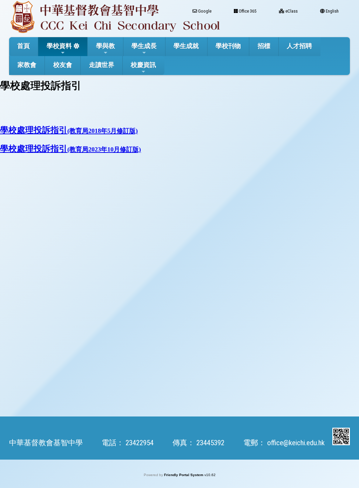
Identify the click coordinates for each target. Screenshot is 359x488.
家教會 (27, 64)
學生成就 (186, 45)
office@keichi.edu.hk (296, 443)
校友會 (62, 64)
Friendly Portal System (184, 475)
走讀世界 (101, 64)
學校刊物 (228, 45)
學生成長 (144, 45)
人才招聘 (299, 45)
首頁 (23, 45)
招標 (264, 45)
